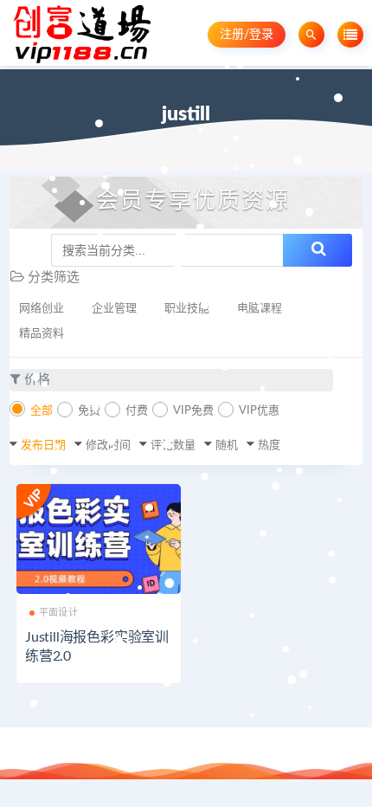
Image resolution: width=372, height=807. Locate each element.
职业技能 (186, 308)
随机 (226, 445)
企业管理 (114, 308)
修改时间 (108, 445)
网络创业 (41, 308)
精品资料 (41, 333)
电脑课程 (259, 308)
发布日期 (43, 445)
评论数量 (173, 445)
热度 (269, 445)
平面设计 (58, 612)
